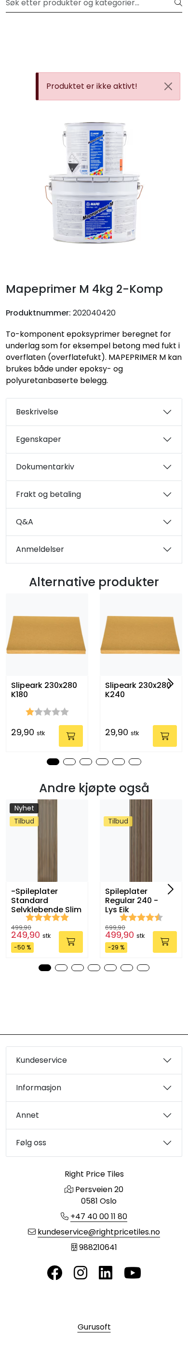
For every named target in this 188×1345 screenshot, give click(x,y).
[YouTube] (132, 1273)
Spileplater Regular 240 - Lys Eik (131, 901)
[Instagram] (80, 1273)
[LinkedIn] (105, 1273)
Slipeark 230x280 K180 (44, 690)
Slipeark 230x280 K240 (138, 690)
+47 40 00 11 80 (98, 1216)
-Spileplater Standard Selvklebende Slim (46, 901)
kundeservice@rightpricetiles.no (99, 1231)
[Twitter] (54, 1273)
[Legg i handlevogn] (71, 736)
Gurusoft (94, 1326)
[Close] (168, 86)
